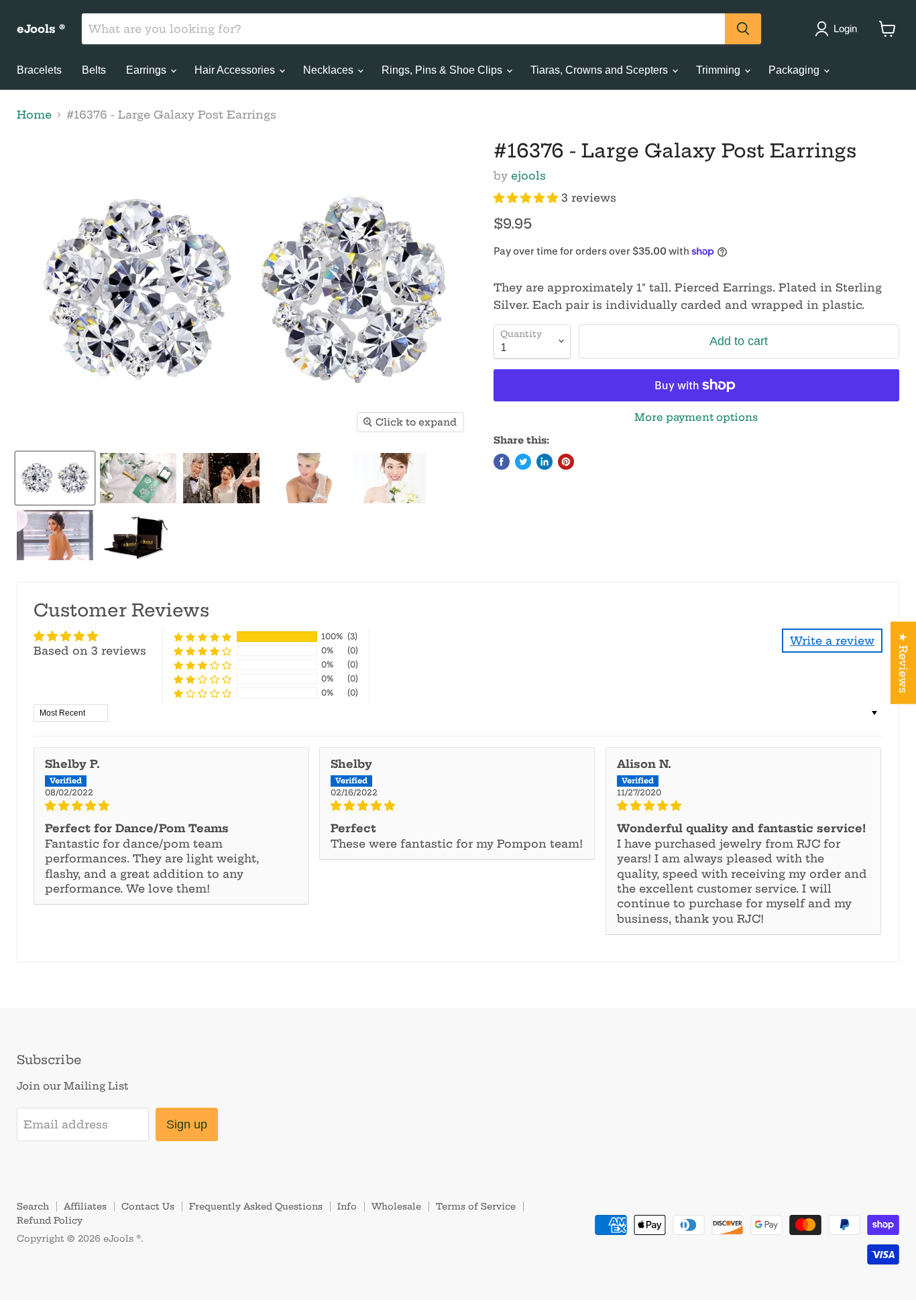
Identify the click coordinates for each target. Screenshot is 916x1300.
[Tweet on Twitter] (523, 462)
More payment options (696, 417)
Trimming (719, 70)
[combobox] (403, 28)
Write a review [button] (832, 640)
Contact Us (147, 1206)
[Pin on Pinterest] (566, 462)
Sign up (186, 1124)
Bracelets (39, 70)
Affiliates (85, 1206)
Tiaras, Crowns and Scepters (600, 70)
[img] (171, 805)
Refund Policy (49, 1220)
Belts (94, 70)
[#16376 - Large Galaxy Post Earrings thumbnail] (55, 478)
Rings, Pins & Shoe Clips (443, 70)
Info (347, 1206)
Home (34, 115)
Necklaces (329, 70)
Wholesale (396, 1206)
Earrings (147, 70)
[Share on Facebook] (502, 462)
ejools (528, 175)
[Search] (743, 28)
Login (845, 28)
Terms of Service (476, 1206)
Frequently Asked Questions (256, 1206)
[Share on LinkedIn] (544, 462)
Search (33, 1206)
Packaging (795, 70)
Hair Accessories (236, 70)
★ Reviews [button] (903, 663)
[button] (527, 197)
